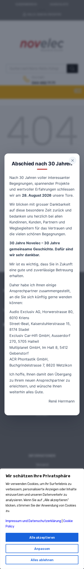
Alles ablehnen (42, 560)
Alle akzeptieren (42, 538)
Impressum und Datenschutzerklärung (33, 521)
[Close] (72, 160)
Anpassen (42, 549)
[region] (42, 519)
